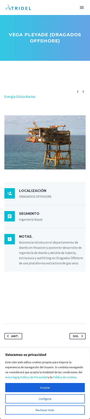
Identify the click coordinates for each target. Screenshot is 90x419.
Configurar (45, 399)
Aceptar (45, 387)
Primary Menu (82, 7)
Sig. (76, 336)
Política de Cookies (65, 377)
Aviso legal (12, 377)
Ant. (15, 336)
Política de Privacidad (33, 377)
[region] (45, 383)
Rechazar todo (45, 410)
